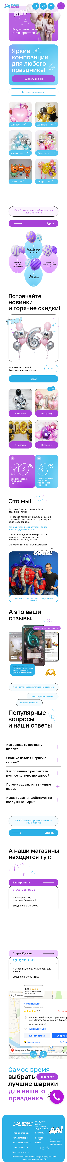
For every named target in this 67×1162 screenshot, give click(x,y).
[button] (35, 6)
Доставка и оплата (22, 1143)
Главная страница (21, 1133)
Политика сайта (20, 1147)
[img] (20, 114)
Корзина (39, 1138)
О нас (39, 1139)
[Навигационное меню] (61, 6)
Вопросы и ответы (20, 1152)
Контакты (39, 1133)
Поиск (38, 1143)
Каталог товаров (20, 1138)
